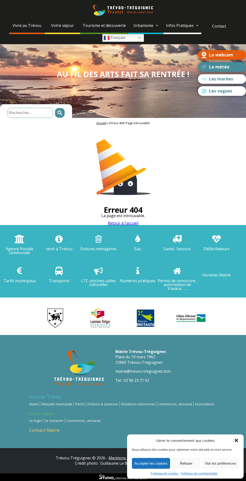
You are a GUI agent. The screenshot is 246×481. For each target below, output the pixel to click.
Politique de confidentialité (199, 473)
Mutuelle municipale (56, 404)
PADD (80, 404)
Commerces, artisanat (175, 404)
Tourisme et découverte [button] (104, 25)
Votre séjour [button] (62, 25)
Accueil (101, 123)
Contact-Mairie (44, 430)
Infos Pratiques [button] (180, 25)
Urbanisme (143, 25)
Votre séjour (42, 413)
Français (117, 38)
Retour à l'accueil (123, 223)
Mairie (34, 404)
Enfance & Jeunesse (102, 404)
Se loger (35, 420)
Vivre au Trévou (45, 397)
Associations (205, 404)
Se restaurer (53, 420)
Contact (219, 26)
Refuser (186, 463)
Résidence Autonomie (138, 404)
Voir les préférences (220, 463)
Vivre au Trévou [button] (26, 25)
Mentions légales (124, 458)
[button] (236, 440)
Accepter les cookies (151, 463)
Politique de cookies (164, 473)
